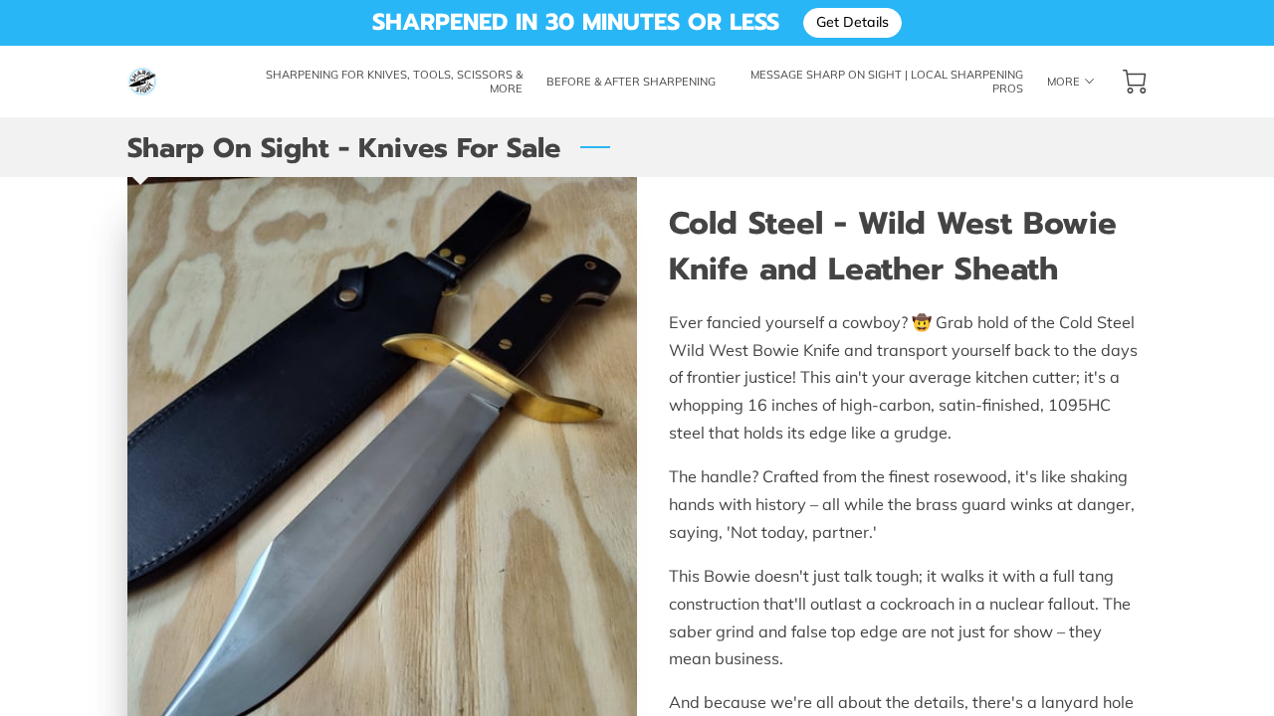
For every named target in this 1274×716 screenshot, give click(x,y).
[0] (1135, 81)
